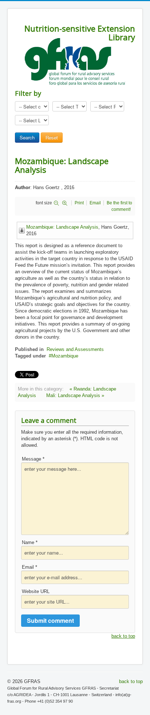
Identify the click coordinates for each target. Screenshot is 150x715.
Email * (29, 567)
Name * (30, 542)
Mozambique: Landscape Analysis (62, 227)
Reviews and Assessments (75, 349)
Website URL (36, 591)
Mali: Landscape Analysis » (75, 395)
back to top (123, 636)
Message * (33, 459)
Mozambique (64, 356)
